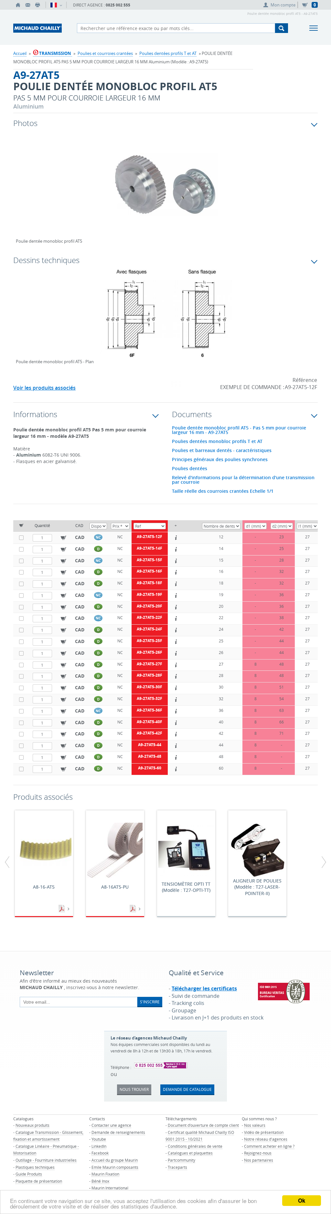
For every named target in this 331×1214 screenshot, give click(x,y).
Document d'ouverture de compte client (203, 1125)
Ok (301, 1200)
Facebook (100, 1153)
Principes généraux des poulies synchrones (220, 459)
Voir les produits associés (44, 387)
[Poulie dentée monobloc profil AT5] (165, 188)
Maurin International (109, 1187)
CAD (79, 537)
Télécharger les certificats (204, 988)
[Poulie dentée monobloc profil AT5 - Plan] (165, 317)
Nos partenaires (258, 1160)
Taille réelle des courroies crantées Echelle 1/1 (222, 491)
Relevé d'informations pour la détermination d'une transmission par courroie (243, 479)
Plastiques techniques (35, 1167)
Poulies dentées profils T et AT (168, 53)
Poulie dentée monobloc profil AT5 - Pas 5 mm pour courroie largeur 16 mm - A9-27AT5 (239, 430)
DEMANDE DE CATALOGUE (187, 1089)
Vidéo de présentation (263, 1132)
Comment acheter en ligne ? (269, 1146)
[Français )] (56, 5)
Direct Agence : (101, 5)
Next (286, 191)
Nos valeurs (254, 1125)
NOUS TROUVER (134, 1089)
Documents (62, 908)
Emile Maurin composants (114, 1167)
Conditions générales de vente (195, 1146)
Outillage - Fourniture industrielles (46, 1160)
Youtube (98, 1139)
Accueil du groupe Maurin (114, 1160)
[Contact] (28, 5)
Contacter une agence (111, 1125)
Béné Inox (100, 1181)
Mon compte (283, 5)
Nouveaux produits (32, 1125)
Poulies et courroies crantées (105, 53)
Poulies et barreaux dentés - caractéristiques (222, 450)
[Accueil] (18, 5)
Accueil (20, 53)
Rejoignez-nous (258, 1153)
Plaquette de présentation (39, 1181)
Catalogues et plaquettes (190, 1153)
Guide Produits (29, 1174)
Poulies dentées (189, 468)
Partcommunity (181, 1160)
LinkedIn (98, 1146)
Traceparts (177, 1167)
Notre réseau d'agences (265, 1139)
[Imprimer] (37, 5)
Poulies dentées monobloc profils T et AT (217, 441)
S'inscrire (150, 1001)
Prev (20, 191)
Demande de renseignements (118, 1132)
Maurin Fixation (105, 1174)
